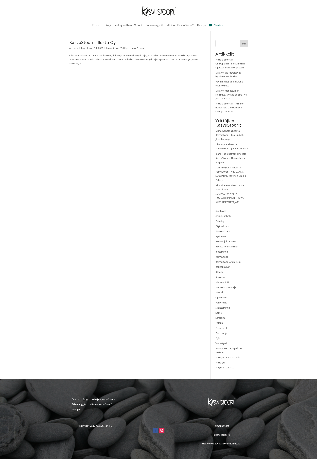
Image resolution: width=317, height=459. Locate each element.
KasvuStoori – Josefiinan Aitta (231, 148)
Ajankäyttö (221, 211)
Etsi (244, 43)
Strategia (220, 317)
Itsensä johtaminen (225, 241)
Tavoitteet (221, 328)
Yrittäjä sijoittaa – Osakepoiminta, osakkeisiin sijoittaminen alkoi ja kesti (230, 63)
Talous (219, 322)
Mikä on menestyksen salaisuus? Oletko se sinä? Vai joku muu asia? (231, 94)
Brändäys (220, 221)
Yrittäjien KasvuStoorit (128, 25)
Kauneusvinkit (222, 266)
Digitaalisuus (222, 226)
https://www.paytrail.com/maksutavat (221, 443)
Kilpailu (219, 272)
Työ (217, 338)
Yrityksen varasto (224, 367)
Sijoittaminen (222, 307)
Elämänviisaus (222, 231)
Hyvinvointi (221, 236)
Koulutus (220, 277)
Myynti (219, 292)
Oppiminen (221, 297)
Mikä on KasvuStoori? (180, 25)
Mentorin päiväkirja (225, 287)
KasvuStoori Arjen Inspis (228, 261)
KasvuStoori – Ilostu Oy (92, 42)
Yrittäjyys (220, 362)
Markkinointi (222, 282)
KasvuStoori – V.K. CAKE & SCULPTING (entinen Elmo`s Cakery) (230, 175)
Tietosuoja (221, 333)
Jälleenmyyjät (154, 25)
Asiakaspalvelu (223, 216)
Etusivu (96, 25)
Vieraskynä (221, 343)
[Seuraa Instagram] (161, 430)
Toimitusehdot (221, 425)
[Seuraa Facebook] (155, 430)
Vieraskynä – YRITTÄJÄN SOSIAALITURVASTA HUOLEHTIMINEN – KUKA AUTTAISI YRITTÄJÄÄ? (230, 194)
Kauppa (201, 25)
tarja (83, 48)
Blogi (108, 25)
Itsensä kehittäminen (226, 246)
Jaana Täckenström (225, 153)
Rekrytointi (221, 302)
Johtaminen (221, 251)
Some (218, 312)
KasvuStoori (112, 48)
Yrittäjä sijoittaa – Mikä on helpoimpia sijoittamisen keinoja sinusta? (229, 107)
